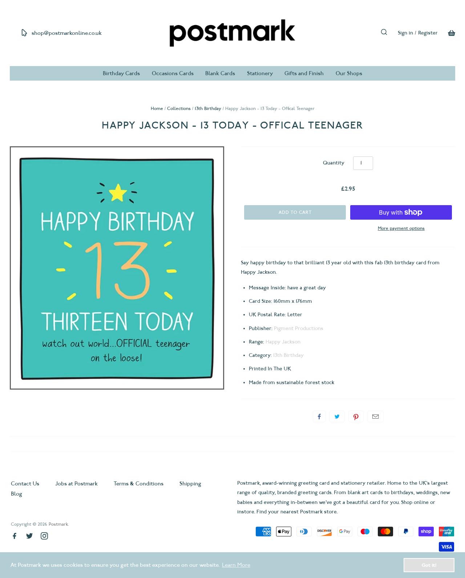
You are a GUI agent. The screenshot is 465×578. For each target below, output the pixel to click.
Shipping (190, 483)
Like (319, 416)
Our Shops (349, 73)
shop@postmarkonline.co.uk (67, 33)
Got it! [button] (429, 565)
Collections (179, 108)
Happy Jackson (283, 342)
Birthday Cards (121, 73)
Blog (16, 494)
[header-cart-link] (446, 33)
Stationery (260, 73)
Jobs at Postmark (76, 483)
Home (157, 108)
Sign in (405, 33)
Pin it (356, 416)
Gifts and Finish (304, 73)
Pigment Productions (298, 328)
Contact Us (26, 483)
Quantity (333, 163)
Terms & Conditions (138, 483)
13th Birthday (208, 108)
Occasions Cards (173, 73)
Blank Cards (220, 73)
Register (428, 33)
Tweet (337, 416)
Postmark (58, 524)
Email (375, 416)
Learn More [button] (236, 565)
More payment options (401, 228)
